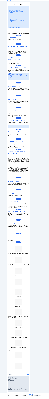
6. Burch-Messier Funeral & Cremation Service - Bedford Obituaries (17, 13)
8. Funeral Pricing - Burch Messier (16, 110)
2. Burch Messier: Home (12, 9)
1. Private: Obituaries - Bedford (15, 30)
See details (18, 35)
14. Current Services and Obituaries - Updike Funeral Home (16, 22)
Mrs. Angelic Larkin (12, 377)
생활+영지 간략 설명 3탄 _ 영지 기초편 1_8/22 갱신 (15, 74)
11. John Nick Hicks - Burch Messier (13, 19)
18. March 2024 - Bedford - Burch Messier (14, 27)
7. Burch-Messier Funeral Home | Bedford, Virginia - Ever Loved (17, 14)
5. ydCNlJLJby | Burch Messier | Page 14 (14, 12)
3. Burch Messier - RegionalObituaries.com (14, 10)
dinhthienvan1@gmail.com (24, 395)
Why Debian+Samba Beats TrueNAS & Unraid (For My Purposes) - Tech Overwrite (18, 76)
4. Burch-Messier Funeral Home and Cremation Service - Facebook (17, 11)
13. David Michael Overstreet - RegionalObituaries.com (16, 21)
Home (8, 395)
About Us (22, 396)
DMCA (8, 396)
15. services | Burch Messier (14, 201)
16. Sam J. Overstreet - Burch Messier (16, 211)
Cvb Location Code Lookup (12, 78)
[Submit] (28, 374)
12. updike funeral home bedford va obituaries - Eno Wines (16, 20)
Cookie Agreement (16, 396)
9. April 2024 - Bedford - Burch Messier (14, 17)
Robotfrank (9, 0)
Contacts (15, 397)
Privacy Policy (8, 397)
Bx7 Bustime (10, 127)
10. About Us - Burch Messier (12, 18)
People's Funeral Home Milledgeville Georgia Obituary (16, 77)
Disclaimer (22, 397)
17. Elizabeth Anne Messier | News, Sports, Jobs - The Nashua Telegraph (18, 26)
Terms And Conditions (16, 395)
